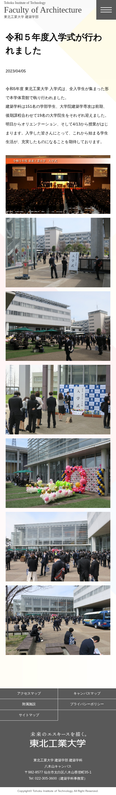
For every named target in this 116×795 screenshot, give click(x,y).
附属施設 (29, 704)
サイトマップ (29, 715)
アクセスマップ (29, 693)
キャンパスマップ (87, 693)
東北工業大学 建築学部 (43, 10)
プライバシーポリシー (87, 704)
